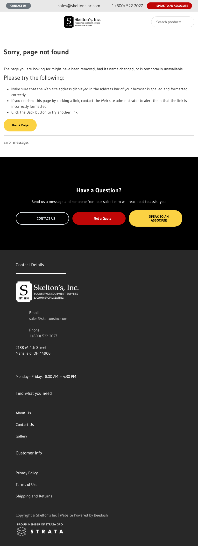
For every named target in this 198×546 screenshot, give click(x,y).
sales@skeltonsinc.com (48, 318)
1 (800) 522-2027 (43, 335)
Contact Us (18, 5)
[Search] (187, 21)
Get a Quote (102, 218)
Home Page (20, 125)
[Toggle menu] (8, 22)
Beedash (101, 515)
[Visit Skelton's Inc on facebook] (18, 364)
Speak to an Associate (172, 5)
